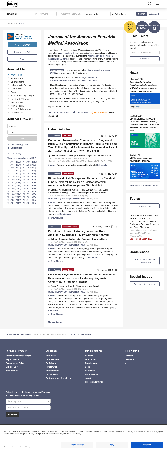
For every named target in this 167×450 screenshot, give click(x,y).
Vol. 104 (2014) (14, 194)
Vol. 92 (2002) (29, 185)
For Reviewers (52, 359)
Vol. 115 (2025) (14, 161)
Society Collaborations (21, 109)
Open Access (57, 70)
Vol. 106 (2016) (14, 188)
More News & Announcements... (144, 185)
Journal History (17, 105)
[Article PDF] (116, 136)
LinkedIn (129, 355)
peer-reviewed (67, 52)
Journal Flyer (80, 112)
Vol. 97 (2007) (29, 170)
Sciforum (89, 355)
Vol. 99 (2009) (29, 164)
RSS (73, 334)
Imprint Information (59, 112)
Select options (14, 401)
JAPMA (21, 23)
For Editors (51, 363)
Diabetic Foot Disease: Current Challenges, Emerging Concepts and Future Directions (144, 224)
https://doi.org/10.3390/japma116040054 (66, 244)
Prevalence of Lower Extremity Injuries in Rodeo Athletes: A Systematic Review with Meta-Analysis (78, 233)
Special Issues (17, 88)
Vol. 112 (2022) (14, 170)
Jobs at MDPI (12, 370)
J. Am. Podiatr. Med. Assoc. (19, 334)
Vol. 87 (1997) (29, 199)
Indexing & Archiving (20, 98)
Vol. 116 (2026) (14, 153)
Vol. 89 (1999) (29, 194)
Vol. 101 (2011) (14, 202)
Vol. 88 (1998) (29, 197)
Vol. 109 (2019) (14, 179)
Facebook (129, 359)
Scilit (87, 366)
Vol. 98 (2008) (29, 167)
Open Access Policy (15, 363)
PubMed (63, 80)
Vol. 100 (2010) (30, 161)
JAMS (88, 378)
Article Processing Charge (22, 95)
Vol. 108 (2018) (14, 182)
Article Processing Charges (18, 355)
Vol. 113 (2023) (14, 167)
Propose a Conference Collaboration (145, 261)
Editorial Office (17, 112)
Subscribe (12, 414)
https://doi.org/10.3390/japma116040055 (66, 291)
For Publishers (52, 370)
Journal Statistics (18, 102)
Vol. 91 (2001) (29, 188)
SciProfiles (90, 370)
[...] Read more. (64, 214)
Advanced (154, 13)
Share (22, 59)
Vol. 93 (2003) (29, 182)
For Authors (51, 355)
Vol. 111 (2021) (14, 173)
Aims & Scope (17, 78)
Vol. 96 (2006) (29, 173)
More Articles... (55, 321)
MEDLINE (72, 80)
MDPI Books (91, 359)
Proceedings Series (94, 381)
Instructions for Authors (21, 85)
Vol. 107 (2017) (14, 185)
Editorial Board (17, 81)
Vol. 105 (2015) (14, 191)
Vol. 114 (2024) (14, 164)
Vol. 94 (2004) (29, 179)
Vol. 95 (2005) (29, 176)
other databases (89, 80)
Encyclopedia (91, 374)
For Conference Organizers (58, 378)
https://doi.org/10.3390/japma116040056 (66, 198)
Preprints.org (91, 363)
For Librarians (52, 366)
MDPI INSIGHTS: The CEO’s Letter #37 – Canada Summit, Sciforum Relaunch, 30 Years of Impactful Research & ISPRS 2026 (144, 124)
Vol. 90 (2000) (29, 191)
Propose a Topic (144, 206)
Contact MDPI (12, 366)
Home (17, 74)
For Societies (52, 374)
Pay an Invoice (12, 359)
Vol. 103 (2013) (14, 197)
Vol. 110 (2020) (14, 176)
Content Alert (84, 334)
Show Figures (55, 217)
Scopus (80, 77)
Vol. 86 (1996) (29, 202)
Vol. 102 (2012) (14, 199)
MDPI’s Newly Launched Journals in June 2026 (141, 159)
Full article (102, 164)
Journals (11, 23)
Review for (22, 52)
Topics (13, 92)
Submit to (22, 45)
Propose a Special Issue (144, 284)
